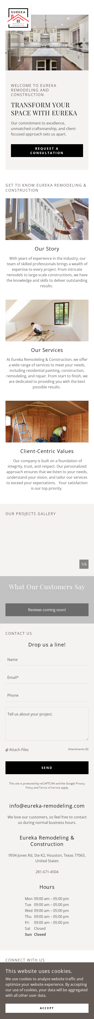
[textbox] (47, 659)
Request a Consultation (47, 150)
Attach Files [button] (19, 749)
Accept (47, 1008)
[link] (18, 7)
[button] (7, 749)
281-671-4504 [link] (47, 871)
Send (47, 767)
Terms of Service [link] (49, 788)
